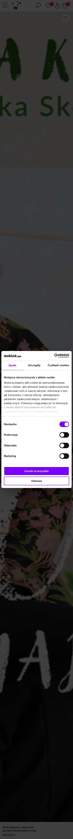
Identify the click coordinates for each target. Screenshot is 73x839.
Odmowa (36, 480)
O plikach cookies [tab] (58, 365)
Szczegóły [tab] (34, 365)
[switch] (64, 435)
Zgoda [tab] (12, 365)
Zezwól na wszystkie (36, 471)
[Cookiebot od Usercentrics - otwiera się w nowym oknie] (54, 356)
